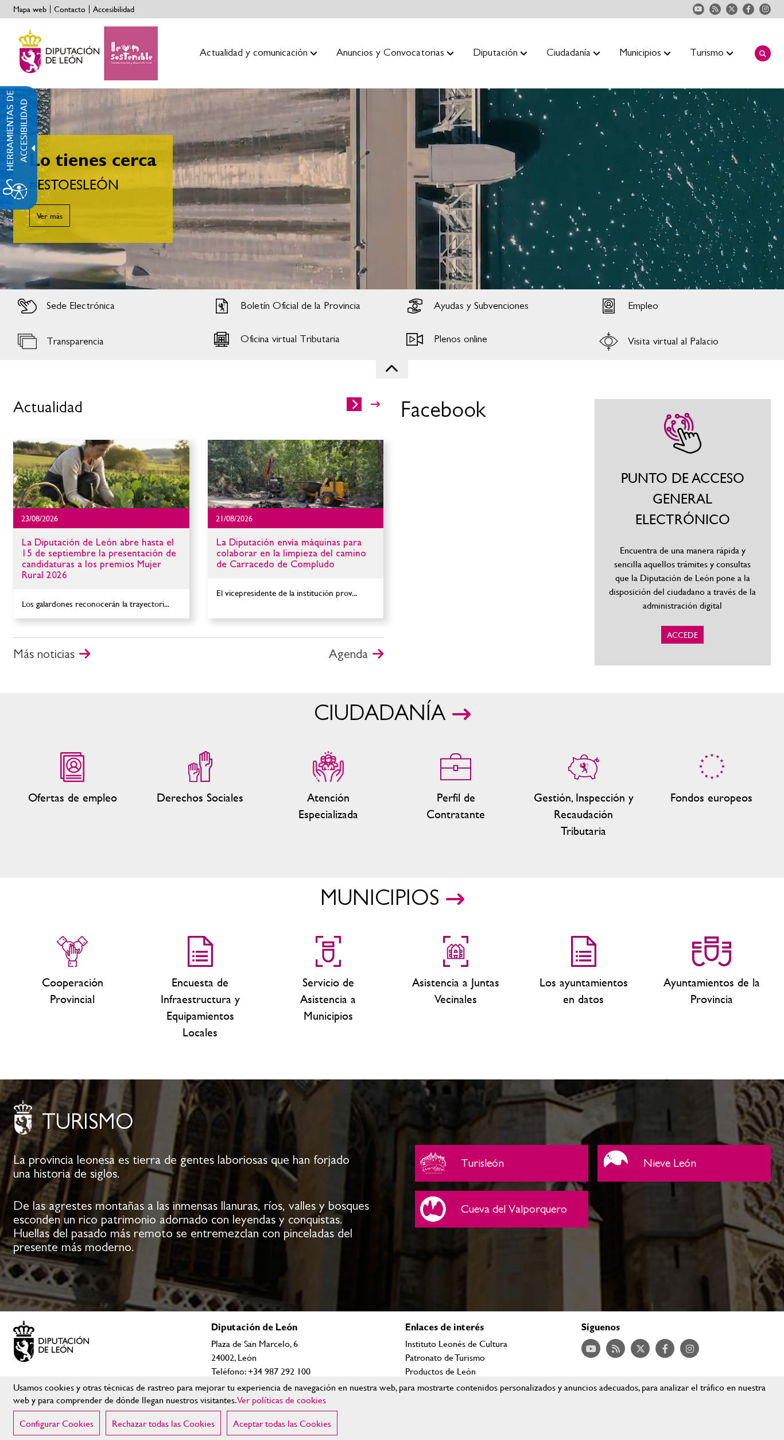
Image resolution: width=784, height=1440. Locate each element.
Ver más (50, 216)
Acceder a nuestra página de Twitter (732, 9)
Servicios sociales (200, 795)
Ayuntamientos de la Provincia (711, 988)
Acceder (101, 306)
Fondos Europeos (711, 795)
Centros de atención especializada (328, 795)
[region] (392, 1408)
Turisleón (501, 1163)
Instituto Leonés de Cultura (456, 1343)
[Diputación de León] (85, 53)
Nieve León (684, 1163)
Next (754, 189)
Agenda (348, 654)
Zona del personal (456, 795)
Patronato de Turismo (445, 1357)
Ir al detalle (101, 474)
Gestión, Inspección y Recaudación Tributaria (584, 795)
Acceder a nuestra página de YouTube (698, 9)
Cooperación (72, 988)
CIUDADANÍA (379, 714)
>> (375, 404)
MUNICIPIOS (379, 898)
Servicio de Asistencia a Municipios (328, 988)
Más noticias (44, 654)
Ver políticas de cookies (282, 1399)
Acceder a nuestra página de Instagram (765, 9)
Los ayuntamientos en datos (584, 988)
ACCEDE (683, 532)
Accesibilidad (113, 9)
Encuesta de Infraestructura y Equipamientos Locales (200, 988)
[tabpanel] (392, 188)
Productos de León (440, 1370)
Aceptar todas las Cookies (282, 1423)
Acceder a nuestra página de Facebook (748, 9)
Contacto (70, 9)
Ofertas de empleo (72, 795)
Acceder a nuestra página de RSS (715, 9)
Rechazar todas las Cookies (163, 1423)
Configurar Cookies (57, 1423)
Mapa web (29, 9)
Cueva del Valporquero (501, 1209)
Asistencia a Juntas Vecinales (456, 988)
